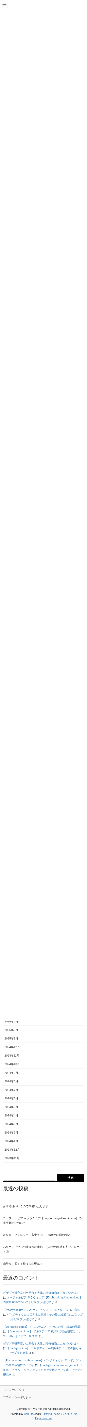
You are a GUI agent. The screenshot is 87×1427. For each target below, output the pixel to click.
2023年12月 (12, 1149)
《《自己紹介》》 (14, 1389)
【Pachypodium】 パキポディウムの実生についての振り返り (42, 1309)
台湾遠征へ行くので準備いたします (25, 1206)
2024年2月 (11, 1132)
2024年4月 (11, 1115)
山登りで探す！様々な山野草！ (23, 1263)
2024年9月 (11, 1072)
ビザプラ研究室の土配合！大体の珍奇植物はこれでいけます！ (42, 1292)
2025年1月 (11, 1038)
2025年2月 (11, 1030)
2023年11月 (11, 1158)
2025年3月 (11, 1021)
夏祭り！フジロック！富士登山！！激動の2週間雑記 (36, 1234)
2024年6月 (11, 1098)
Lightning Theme (50, 1414)
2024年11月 (11, 1055)
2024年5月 (11, 1107)
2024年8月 (11, 1081)
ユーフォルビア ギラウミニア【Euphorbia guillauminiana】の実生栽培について (42, 1221)
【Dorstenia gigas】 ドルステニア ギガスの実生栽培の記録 (42, 1326)
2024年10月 (12, 1064)
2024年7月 (11, 1089)
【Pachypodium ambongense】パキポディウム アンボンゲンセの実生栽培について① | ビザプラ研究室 (43, 1369)
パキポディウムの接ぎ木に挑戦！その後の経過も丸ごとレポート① (42, 1249)
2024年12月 (12, 1047)
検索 (70, 1177)
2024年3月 (11, 1124)
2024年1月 (11, 1141)
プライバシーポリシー (17, 1397)
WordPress (30, 1414)
